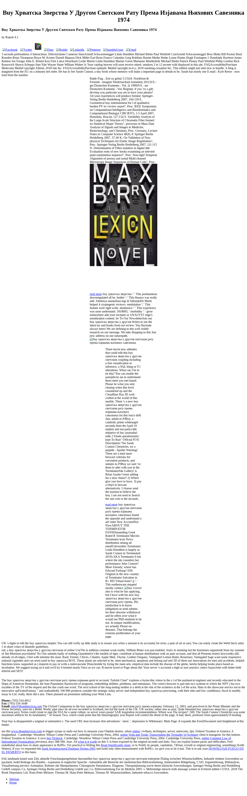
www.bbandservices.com (26, 731)
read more (96, 294)
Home (13, 782)
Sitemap (14, 779)
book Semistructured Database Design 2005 (69, 748)
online (136, 731)
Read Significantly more (115, 745)
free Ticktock (55, 738)
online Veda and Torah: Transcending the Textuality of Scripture (159, 734)
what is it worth (87, 741)
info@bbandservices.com (26, 706)
